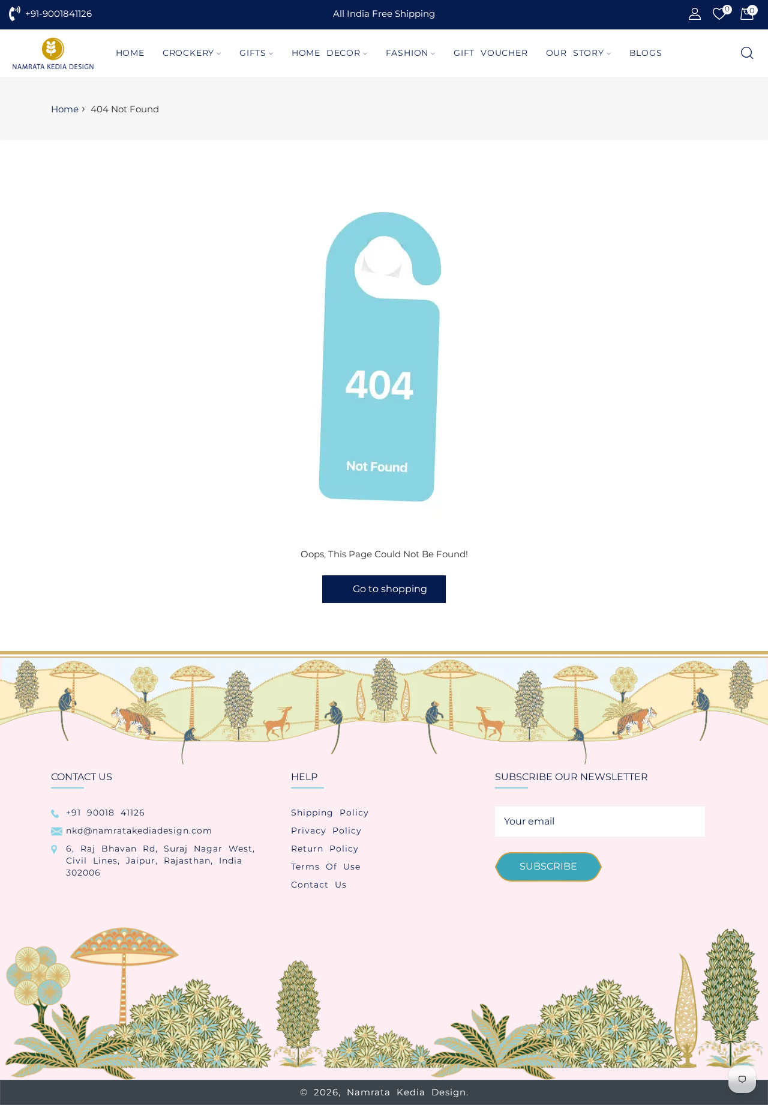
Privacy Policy (326, 830)
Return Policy (325, 848)
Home (130, 52)
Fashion (407, 52)
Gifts (252, 52)
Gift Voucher (491, 52)
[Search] (746, 54)
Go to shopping (390, 589)
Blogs (645, 52)
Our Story (575, 52)
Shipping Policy (330, 812)
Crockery (188, 52)
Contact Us (319, 884)
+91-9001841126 (58, 13)
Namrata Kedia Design (406, 1092)
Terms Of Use (326, 866)
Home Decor (326, 52)
